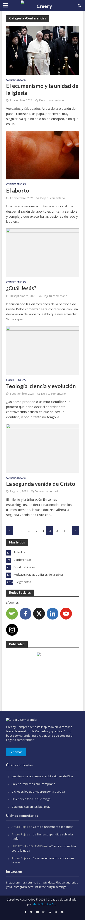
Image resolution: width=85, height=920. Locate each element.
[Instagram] (12, 630)
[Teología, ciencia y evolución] (42, 350)
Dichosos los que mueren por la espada (38, 791)
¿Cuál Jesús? (21, 288)
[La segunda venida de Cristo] (42, 448)
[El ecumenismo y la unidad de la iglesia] (42, 50)
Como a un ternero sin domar (53, 827)
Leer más (16, 752)
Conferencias (16, 80)
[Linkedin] (52, 614)
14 (63, 531)
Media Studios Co (43, 904)
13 (56, 531)
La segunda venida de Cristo (40, 483)
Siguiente (75, 530)
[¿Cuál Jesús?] (42, 252)
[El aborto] (42, 155)
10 (35, 531)
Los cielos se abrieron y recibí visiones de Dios (42, 776)
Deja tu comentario (51, 100)
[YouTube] (66, 614)
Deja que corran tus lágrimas (31, 807)
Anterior (9, 530)
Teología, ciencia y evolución (41, 386)
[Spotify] (12, 614)
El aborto (17, 190)
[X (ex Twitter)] (39, 614)
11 (42, 531)
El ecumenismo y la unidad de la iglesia (42, 89)
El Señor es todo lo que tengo (31, 799)
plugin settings (57, 887)
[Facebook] (25, 614)
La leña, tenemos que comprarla (33, 784)
